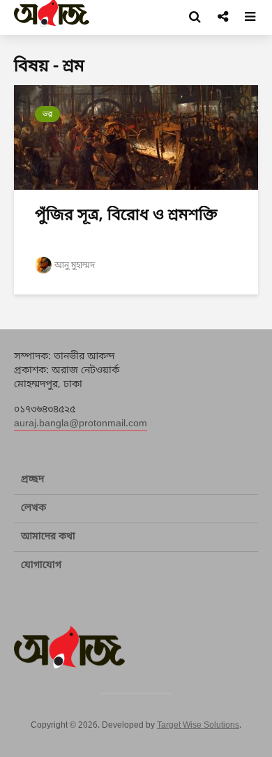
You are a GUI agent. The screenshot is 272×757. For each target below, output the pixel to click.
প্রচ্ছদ (32, 479)
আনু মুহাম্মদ (74, 265)
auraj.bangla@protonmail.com (80, 423)
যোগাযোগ (41, 565)
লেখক (33, 508)
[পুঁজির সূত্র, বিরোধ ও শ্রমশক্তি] (136, 138)
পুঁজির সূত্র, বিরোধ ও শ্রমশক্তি (126, 216)
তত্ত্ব (47, 114)
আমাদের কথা (48, 537)
